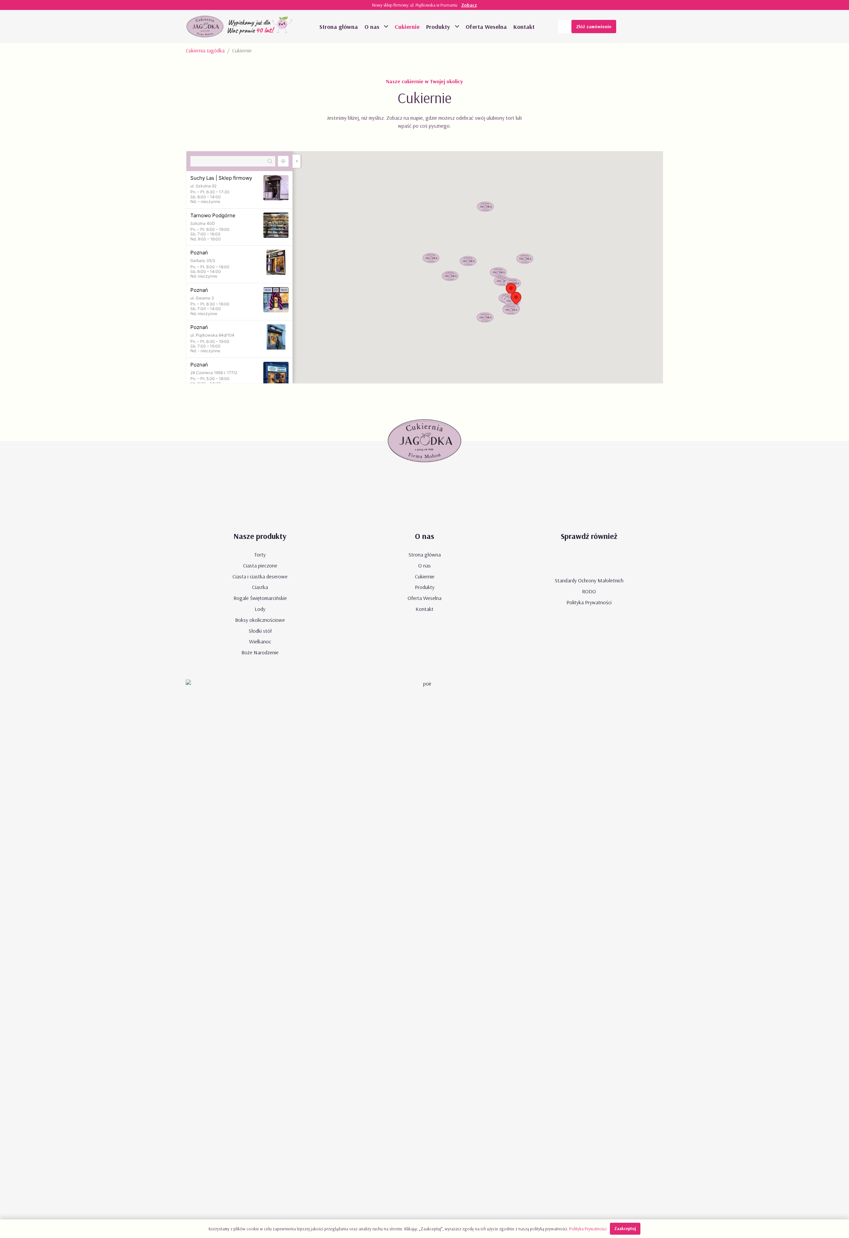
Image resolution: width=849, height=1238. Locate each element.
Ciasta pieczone (260, 565)
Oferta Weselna (424, 598)
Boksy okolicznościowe (260, 620)
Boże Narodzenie (260, 652)
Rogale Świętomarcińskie (260, 598)
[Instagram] (656, 26)
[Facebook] (643, 26)
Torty (260, 554)
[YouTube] (630, 26)
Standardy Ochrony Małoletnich (589, 580)
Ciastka (260, 587)
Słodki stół (260, 630)
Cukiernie (424, 576)
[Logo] (205, 26)
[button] (385, 26)
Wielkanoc (260, 641)
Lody (260, 609)
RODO (589, 591)
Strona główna (425, 554)
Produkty (424, 587)
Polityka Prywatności (589, 602)
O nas (424, 565)
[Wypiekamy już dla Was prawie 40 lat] (261, 26)
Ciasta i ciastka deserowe (260, 576)
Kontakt (424, 609)
